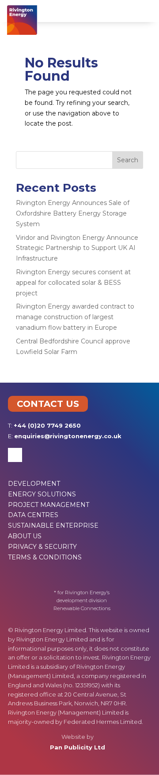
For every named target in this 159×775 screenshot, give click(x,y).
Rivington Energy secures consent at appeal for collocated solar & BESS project (73, 282)
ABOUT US (25, 536)
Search (127, 160)
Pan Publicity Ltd (77, 747)
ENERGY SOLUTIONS (42, 494)
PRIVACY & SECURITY (42, 547)
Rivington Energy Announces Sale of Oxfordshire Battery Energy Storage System (72, 213)
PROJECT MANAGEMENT (48, 505)
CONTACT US (48, 404)
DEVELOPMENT (34, 484)
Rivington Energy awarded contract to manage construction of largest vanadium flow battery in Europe (75, 317)
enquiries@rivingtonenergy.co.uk (67, 436)
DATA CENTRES (33, 515)
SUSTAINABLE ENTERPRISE (53, 525)
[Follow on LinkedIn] (15, 455)
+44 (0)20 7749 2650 (47, 425)
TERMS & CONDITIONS (45, 557)
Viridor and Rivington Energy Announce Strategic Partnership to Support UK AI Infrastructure (77, 248)
